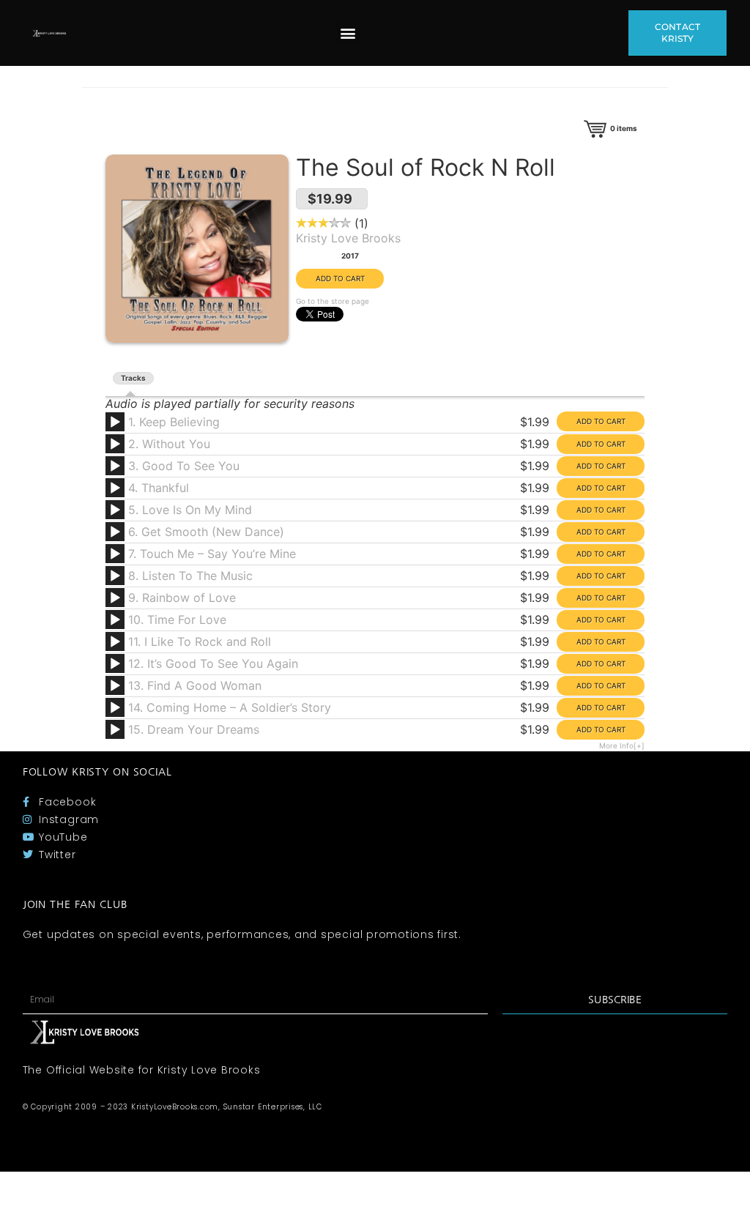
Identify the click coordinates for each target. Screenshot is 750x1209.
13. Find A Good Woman (194, 685)
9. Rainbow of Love (182, 597)
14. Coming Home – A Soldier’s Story (229, 707)
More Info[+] (622, 745)
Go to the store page (332, 301)
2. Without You (169, 443)
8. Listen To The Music (190, 575)
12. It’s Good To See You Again (213, 663)
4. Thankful (158, 487)
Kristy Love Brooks (348, 238)
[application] (117, 427)
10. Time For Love (177, 619)
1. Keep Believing (174, 421)
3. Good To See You (184, 465)
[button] (347, 33)
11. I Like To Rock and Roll (199, 641)
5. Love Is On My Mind (190, 509)
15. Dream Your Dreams (193, 729)
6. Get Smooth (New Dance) (206, 531)
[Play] (115, 422)
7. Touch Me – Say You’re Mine (212, 553)
